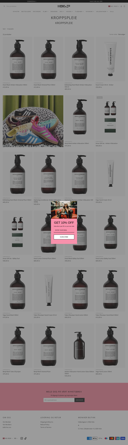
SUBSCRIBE (64, 237)
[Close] (75, 203)
